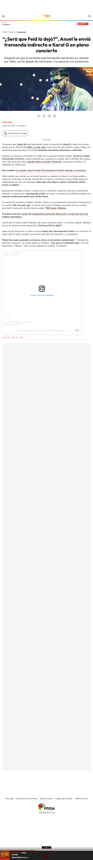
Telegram (54, 116)
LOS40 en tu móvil (81, 799)
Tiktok (37, 782)
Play (46, 855)
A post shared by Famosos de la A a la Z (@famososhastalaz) (42, 330)
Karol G (14, 337)
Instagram (42, 782)
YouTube (46, 782)
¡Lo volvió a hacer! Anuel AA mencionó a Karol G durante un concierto (51, 170)
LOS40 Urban (7, 122)
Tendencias (21, 32)
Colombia (6, 24)
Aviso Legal (9, 799)
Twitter (44, 116)
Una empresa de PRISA (46, 806)
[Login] (90, 16)
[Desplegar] (46, 847)
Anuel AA (5, 337)
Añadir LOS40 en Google (17, 133)
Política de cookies (46, 799)
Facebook (38, 116)
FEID (21, 337)
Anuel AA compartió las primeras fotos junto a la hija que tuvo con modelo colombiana (45, 215)
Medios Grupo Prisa (46, 812)
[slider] (46, 850)
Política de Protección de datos (26, 799)
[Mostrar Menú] (3, 16)
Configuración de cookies (63, 799)
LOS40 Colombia (46, 16)
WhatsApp (49, 116)
